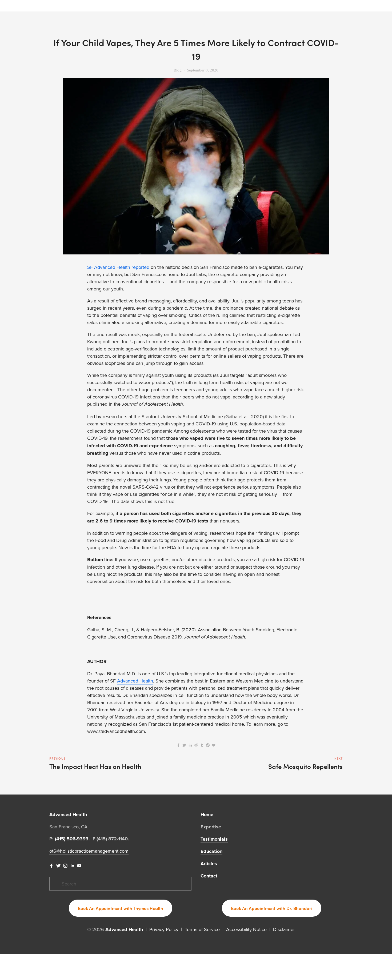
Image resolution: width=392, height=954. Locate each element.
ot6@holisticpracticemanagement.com (89, 851)
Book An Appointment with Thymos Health (120, 908)
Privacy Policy (163, 929)
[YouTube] (79, 866)
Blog (178, 70)
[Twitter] (58, 866)
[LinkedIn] (72, 866)
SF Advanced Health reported (118, 267)
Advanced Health (135, 680)
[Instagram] (65, 866)
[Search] (51, 6)
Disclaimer (284, 929)
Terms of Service (202, 929)
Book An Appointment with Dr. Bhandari (271, 908)
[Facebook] (51, 866)
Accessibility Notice (246, 929)
